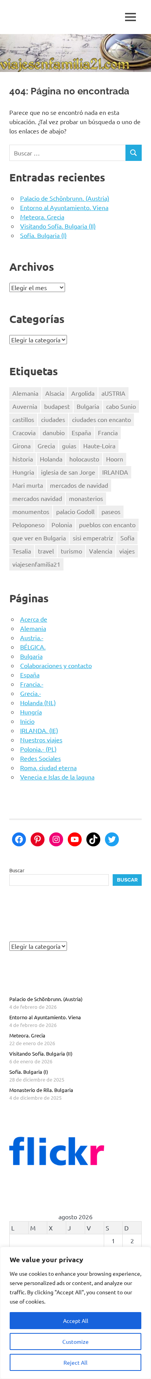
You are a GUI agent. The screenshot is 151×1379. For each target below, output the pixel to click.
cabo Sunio (121, 406)
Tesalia (21, 551)
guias (69, 445)
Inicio (27, 721)
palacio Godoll (75, 511)
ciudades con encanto (101, 419)
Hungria (23, 472)
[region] (75, 1313)
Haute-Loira (99, 445)
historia (22, 459)
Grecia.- (30, 693)
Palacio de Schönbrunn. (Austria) (64, 198)
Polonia (61, 524)
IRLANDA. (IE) (39, 730)
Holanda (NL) (38, 702)
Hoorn (114, 459)
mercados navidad (37, 498)
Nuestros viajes (41, 739)
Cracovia (24, 432)
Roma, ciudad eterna (48, 767)
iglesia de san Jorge (68, 472)
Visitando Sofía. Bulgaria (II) (58, 226)
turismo (71, 551)
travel (46, 551)
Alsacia (54, 393)
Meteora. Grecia (42, 216)
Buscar (16, 870)
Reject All (75, 1362)
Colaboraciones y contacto (56, 665)
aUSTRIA (113, 393)
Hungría (31, 712)
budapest (57, 406)
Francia (108, 432)
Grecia (46, 445)
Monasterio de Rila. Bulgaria (41, 1090)
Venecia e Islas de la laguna (57, 777)
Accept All (75, 1320)
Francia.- (31, 684)
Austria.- (31, 637)
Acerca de (33, 619)
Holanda (51, 459)
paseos (110, 511)
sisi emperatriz (93, 538)
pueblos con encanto (107, 524)
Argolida (82, 393)
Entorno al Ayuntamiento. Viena (64, 207)
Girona (21, 445)
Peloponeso (28, 524)
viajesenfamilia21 (36, 564)
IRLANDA (115, 472)
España (81, 432)
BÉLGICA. (33, 647)
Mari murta (27, 485)
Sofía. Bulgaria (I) (43, 235)
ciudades (53, 419)
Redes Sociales (40, 758)
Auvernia (24, 406)
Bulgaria (88, 406)
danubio (54, 432)
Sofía (127, 538)
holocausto (84, 459)
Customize (75, 1341)
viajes (127, 551)
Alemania (25, 393)
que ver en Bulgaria (39, 538)
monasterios (86, 498)
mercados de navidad (79, 485)
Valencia (100, 551)
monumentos (30, 511)
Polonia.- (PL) (38, 749)
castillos (23, 419)
